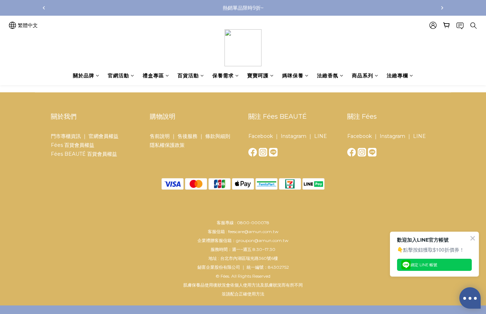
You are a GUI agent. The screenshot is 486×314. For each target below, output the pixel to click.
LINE (320, 136)
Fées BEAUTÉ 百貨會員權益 (84, 154)
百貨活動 (188, 75)
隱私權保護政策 (167, 145)
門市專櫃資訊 (66, 136)
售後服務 (187, 136)
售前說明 (160, 136)
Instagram (293, 136)
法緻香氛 (327, 75)
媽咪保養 (292, 75)
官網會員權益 (103, 136)
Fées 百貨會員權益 (72, 145)
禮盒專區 (153, 75)
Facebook (260, 136)
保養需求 (223, 75)
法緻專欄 (397, 75)
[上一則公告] (44, 8)
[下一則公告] (442, 8)
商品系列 (362, 75)
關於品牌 (83, 75)
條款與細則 (217, 136)
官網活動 (118, 75)
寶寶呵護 (258, 75)
